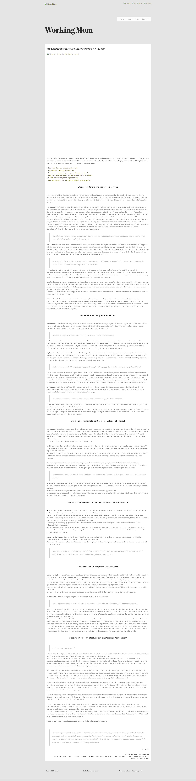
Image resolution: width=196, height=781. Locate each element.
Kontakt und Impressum (91, 771)
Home (122, 19)
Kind (100, 756)
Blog (137, 19)
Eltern (65, 756)
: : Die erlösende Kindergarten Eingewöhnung (62, 178)
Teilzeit (136, 756)
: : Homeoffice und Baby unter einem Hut (60, 170)
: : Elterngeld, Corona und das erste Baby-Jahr (62, 168)
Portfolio (129, 19)
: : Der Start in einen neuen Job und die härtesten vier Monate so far (69, 175)
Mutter (118, 756)
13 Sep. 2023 (133, 754)
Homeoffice (92, 756)
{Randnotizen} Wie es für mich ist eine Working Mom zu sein (76, 49)
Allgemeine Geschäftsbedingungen (131, 771)
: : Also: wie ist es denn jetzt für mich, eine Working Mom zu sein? (68, 180)
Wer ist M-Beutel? (52, 771)
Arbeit (59, 756)
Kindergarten (108, 756)
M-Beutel (145, 754)
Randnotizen (126, 756)
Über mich (145, 19)
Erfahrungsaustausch (78, 756)
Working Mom (143, 758)
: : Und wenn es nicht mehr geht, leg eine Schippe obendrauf (67, 173)
